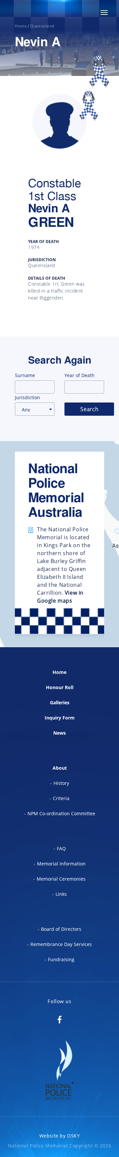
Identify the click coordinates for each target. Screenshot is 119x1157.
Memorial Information (61, 863)
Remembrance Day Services (61, 944)
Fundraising (61, 959)
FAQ (61, 848)
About (60, 768)
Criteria (61, 798)
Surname (25, 375)
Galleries (59, 702)
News (59, 733)
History (61, 783)
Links (61, 894)
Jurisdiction (27, 397)
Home (59, 672)
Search (89, 409)
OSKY (73, 1136)
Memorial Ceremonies (61, 879)
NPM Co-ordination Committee (61, 813)
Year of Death (79, 375)
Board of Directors (61, 929)
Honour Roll (59, 687)
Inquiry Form (60, 718)
